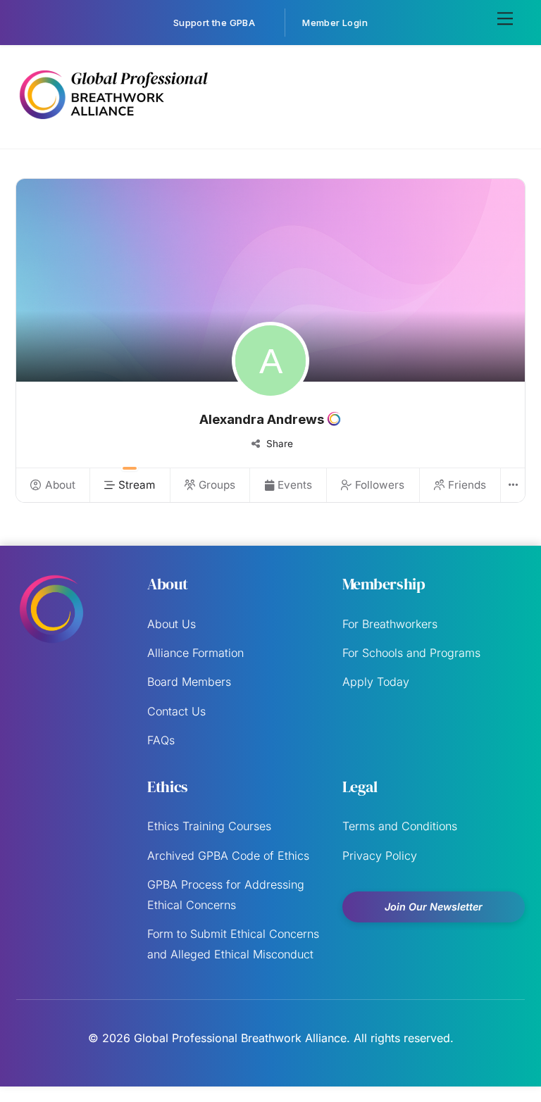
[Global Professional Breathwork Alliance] (113, 122)
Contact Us (176, 711)
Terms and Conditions (399, 826)
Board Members (189, 682)
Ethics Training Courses (209, 826)
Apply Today (375, 682)
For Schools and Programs (411, 653)
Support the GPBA (214, 22)
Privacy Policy (379, 856)
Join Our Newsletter (434, 907)
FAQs (161, 740)
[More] (512, 485)
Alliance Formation (195, 653)
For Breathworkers (389, 624)
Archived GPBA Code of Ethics (228, 856)
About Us (171, 624)
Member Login (335, 22)
